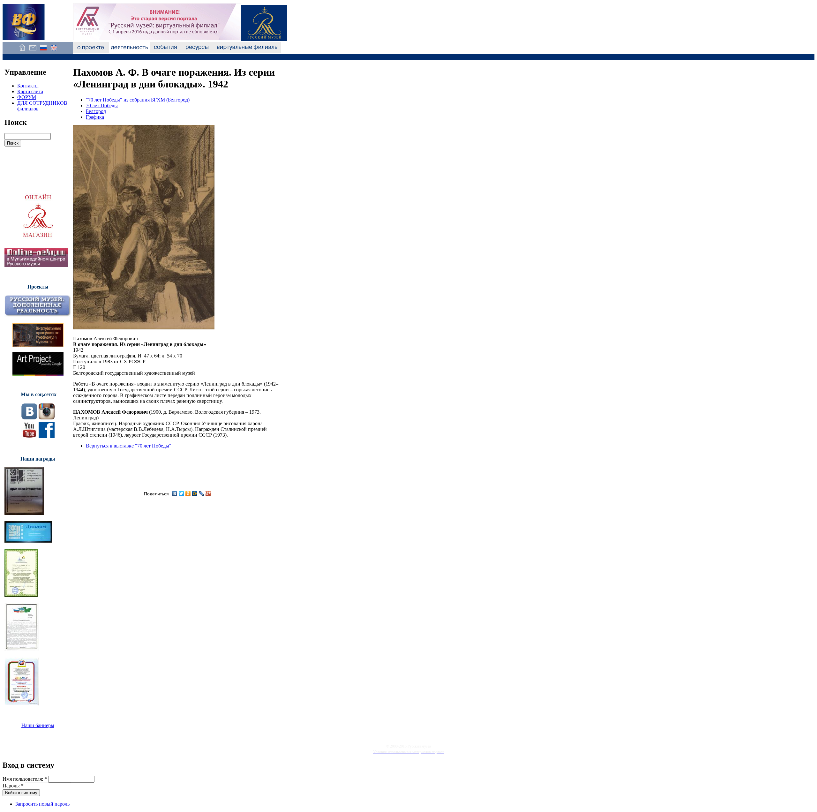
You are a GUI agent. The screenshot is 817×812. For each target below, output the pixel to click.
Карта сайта (30, 91)
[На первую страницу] (22, 51)
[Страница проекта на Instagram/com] (47, 417)
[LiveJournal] (201, 493)
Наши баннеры (37, 725)
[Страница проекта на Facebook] (47, 436)
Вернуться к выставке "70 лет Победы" (128, 445)
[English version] (54, 51)
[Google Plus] (208, 493)
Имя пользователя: (25, 779)
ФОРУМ (26, 97)
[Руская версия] (43, 51)
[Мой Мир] (194, 493)
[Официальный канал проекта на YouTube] (29, 436)
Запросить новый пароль (42, 804)
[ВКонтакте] (174, 493)
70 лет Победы (102, 105)
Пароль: (13, 785)
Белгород (96, 111)
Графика (95, 117)
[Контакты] (32, 51)
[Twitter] (181, 493)
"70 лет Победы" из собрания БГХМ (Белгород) (138, 99)
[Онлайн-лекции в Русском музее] (36, 265)
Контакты (28, 85)
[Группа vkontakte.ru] (29, 417)
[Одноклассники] (188, 493)
